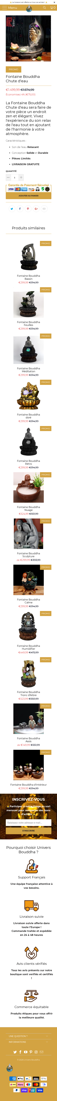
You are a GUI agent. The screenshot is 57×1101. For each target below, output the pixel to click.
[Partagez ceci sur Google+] (36, 208)
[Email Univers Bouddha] (41, 1052)
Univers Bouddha (32, 1060)
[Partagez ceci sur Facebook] (20, 208)
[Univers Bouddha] (29, 8)
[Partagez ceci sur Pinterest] (28, 208)
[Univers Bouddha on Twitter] (15, 1052)
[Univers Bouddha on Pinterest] (31, 1052)
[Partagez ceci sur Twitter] (12, 208)
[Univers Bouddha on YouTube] (25, 1052)
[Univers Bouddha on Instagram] (36, 1052)
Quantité (11, 171)
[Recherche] (45, 7)
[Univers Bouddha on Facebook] (20, 1052)
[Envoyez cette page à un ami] (44, 208)
